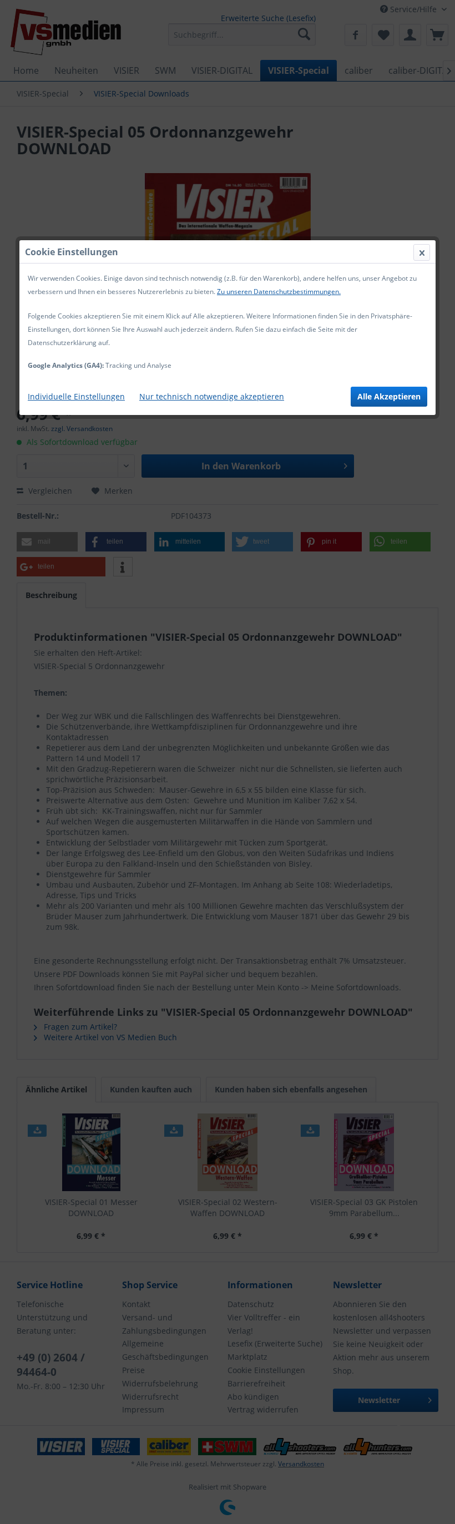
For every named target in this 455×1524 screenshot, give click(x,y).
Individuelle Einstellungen (76, 396)
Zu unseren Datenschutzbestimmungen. (279, 291)
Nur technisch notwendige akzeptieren (211, 396)
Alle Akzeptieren (389, 396)
